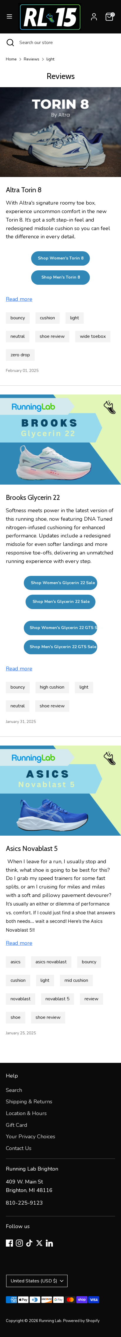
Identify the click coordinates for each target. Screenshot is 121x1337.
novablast (21, 999)
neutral (18, 336)
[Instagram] (19, 1243)
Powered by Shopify (81, 1320)
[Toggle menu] (9, 17)
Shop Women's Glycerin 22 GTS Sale (63, 627)
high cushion (52, 687)
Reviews (31, 59)
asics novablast (51, 962)
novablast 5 (57, 999)
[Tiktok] (29, 1243)
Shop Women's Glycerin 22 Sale (62, 583)
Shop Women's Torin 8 (60, 258)
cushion (47, 318)
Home (11, 59)
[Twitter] (39, 1243)
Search (14, 1090)
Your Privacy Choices (30, 1136)
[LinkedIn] (49, 1243)
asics (16, 962)
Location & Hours (26, 1113)
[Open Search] (9, 42)
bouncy (18, 318)
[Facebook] (9, 1243)
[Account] (94, 14)
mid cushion (76, 980)
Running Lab (50, 1320)
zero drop (20, 355)
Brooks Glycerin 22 (33, 497)
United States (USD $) (34, 1281)
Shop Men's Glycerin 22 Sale (60, 601)
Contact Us (18, 1148)
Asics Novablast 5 (32, 848)
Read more (19, 299)
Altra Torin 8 (24, 190)
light (50, 59)
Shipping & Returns (29, 1101)
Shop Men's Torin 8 (60, 277)
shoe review (52, 336)
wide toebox (93, 336)
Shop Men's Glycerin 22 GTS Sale (63, 647)
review (91, 999)
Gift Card (16, 1125)
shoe (16, 1017)
